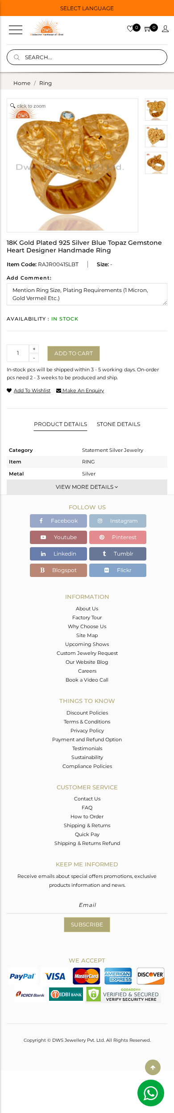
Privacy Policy (87, 730)
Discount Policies (87, 713)
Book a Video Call (87, 680)
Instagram (123, 520)
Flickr (124, 570)
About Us (87, 608)
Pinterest (124, 537)
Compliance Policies (87, 766)
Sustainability (87, 757)
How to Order (87, 816)
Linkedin (64, 553)
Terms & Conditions (87, 722)
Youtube (65, 537)
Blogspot (64, 570)
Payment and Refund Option (87, 739)
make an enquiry (82, 390)
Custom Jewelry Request (87, 653)
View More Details (85, 486)
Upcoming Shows (87, 644)
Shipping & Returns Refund (87, 843)
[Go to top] (153, 1067)
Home (21, 83)
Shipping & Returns (87, 825)
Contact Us (87, 799)
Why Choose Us (87, 626)
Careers (87, 671)
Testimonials (87, 748)
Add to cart (73, 353)
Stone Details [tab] (118, 424)
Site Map (87, 635)
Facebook (64, 520)
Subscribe (87, 924)
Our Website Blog (87, 662)
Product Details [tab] (60, 424)
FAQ (87, 807)
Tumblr (122, 553)
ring (45, 83)
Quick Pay (87, 834)
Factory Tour (87, 617)
